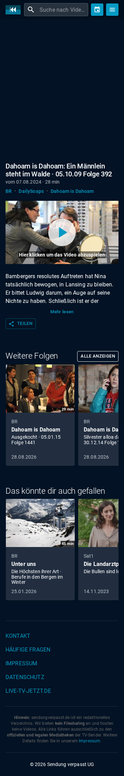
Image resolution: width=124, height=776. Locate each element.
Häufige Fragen (28, 649)
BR (9, 191)
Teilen (20, 324)
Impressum (21, 663)
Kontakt (18, 636)
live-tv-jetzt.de (28, 691)
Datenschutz (25, 677)
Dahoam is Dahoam (72, 191)
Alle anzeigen (98, 356)
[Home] (15, 9)
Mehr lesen (62, 311)
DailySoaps (31, 191)
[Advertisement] (62, 89)
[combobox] (63, 9)
